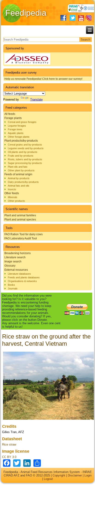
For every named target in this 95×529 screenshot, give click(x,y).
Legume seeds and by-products (26, 148)
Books (11, 284)
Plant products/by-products (21, 140)
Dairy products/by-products (23, 182)
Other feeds (11, 193)
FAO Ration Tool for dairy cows (23, 234)
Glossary (9, 265)
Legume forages (17, 125)
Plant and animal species (20, 219)
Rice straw (9, 444)
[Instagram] (89, 18)
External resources (16, 269)
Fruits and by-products (20, 155)
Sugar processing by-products (25, 163)
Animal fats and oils (18, 185)
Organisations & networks (22, 281)
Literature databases (19, 273)
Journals (13, 288)
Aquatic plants (16, 133)
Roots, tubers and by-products (25, 159)
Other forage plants (19, 136)
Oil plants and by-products (22, 152)
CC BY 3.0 (9, 457)
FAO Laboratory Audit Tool (20, 238)
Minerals (12, 197)
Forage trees (15, 129)
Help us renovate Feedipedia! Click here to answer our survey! (43, 78)
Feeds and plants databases (24, 277)
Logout (48, 479)
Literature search (15, 257)
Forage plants (13, 118)
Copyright (59, 475)
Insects (12, 189)
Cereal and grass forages (22, 122)
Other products (16, 200)
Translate (36, 99)
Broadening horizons (17, 253)
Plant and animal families (20, 215)
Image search (12, 261)
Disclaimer (75, 475)
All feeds (9, 114)
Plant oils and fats (17, 166)
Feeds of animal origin (18, 174)
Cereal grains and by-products (25, 144)
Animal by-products (19, 178)
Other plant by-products (21, 170)
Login (88, 475)
